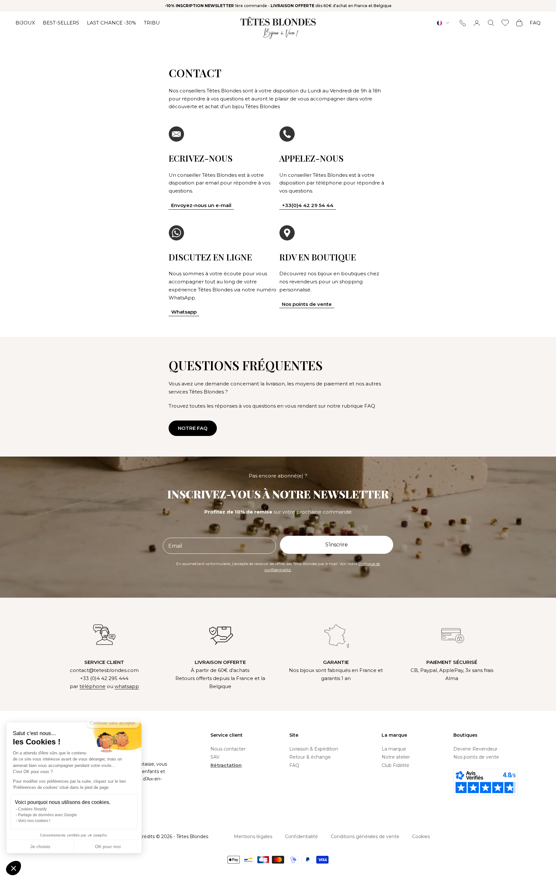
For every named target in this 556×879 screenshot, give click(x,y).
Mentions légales (253, 836)
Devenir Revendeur (475, 749)
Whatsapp (184, 312)
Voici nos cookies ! (34, 820)
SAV (214, 757)
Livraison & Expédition (313, 749)
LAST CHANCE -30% (111, 23)
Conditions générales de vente (365, 836)
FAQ (535, 23)
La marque (394, 749)
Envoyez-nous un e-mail (201, 205)
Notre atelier (396, 757)
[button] (13, 868)
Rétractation (226, 765)
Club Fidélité (395, 765)
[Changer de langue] (442, 23)
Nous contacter (228, 749)
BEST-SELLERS (61, 23)
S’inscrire (336, 545)
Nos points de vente (307, 304)
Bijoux (25, 23)
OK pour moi (108, 846)
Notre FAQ (193, 428)
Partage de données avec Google (47, 815)
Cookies (421, 836)
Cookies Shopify (32, 809)
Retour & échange (310, 757)
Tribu (152, 23)
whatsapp (127, 686)
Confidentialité (301, 836)
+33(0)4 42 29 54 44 (307, 205)
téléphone (92, 686)
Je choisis (40, 846)
